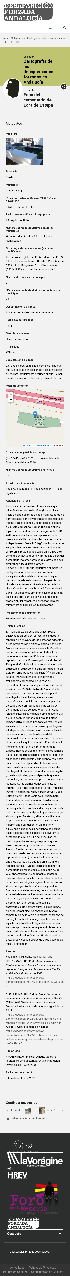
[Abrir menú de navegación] (50, 27)
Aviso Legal (17, 1267)
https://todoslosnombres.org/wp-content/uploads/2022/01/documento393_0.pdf (35, 982)
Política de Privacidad (42, 1267)
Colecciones (18, 38)
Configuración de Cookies (47, 1272)
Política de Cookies (15, 1272)
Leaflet (28, 445)
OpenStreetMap (43, 445)
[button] (64, 27)
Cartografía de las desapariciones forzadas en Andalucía (38, 71)
